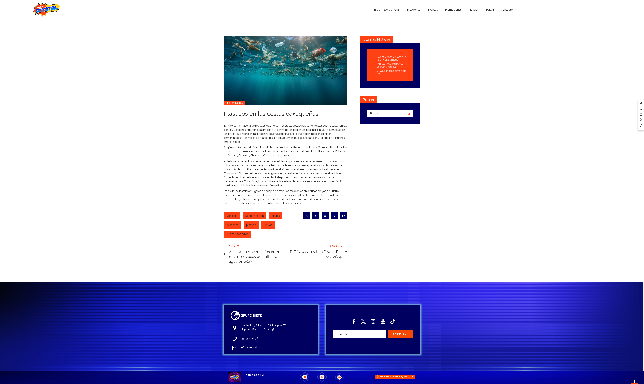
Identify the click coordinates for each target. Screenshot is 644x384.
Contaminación (254, 215)
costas (276, 215)
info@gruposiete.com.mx (256, 347)
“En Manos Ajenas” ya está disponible (390, 65)
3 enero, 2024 (235, 103)
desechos (232, 225)
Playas (268, 225)
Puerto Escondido (237, 234)
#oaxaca (231, 215)
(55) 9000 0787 (250, 338)
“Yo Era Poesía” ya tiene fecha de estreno (391, 58)
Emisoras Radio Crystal (394, 376)
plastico (251, 225)
